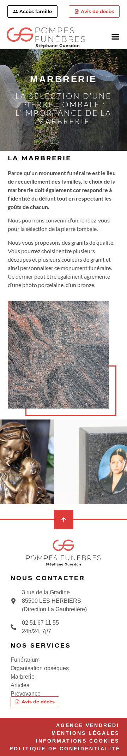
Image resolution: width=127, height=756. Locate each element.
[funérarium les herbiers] (63, 553)
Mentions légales (85, 733)
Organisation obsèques (40, 668)
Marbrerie (23, 677)
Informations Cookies (77, 741)
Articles (20, 685)
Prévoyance (26, 694)
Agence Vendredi (87, 725)
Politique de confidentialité (65, 748)
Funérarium (25, 660)
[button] (115, 36)
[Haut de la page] (63, 519)
